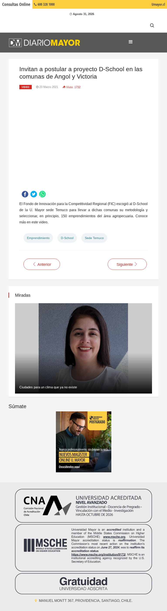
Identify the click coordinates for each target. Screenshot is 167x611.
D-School (67, 238)
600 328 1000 (46, 4)
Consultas (16, 4)
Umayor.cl (158, 4)
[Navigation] (130, 41)
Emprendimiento (38, 238)
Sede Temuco (94, 238)
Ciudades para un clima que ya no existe (48, 387)
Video (26, 87)
